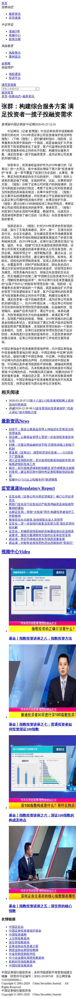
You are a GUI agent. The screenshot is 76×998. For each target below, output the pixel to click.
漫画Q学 (14, 31)
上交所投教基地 (19, 938)
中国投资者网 (18, 934)
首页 (4, 3)
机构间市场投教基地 (22, 961)
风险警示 (15, 52)
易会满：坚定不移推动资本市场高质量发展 (37, 539)
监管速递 (15, 17)
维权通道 (15, 74)
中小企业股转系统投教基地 (26, 957)
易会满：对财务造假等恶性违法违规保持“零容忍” (41, 542)
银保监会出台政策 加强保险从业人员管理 (36, 519)
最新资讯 (15, 13)
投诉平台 (15, 78)
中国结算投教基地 (20, 965)
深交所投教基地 (19, 942)
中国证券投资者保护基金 (25, 930)
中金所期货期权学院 (22, 953)
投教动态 (15, 96)
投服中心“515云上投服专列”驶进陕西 (33, 479)
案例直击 (15, 56)
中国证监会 (16, 926)
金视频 (5, 63)
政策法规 (15, 39)
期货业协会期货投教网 (23, 950)
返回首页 (7, 92)
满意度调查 (8, 84)
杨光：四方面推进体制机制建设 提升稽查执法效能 (42, 468)
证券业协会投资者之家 (23, 946)
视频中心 (15, 35)
